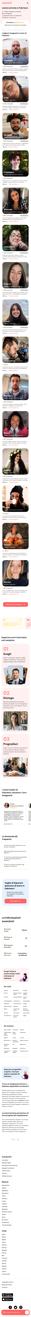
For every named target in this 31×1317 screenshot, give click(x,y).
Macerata (16, 990)
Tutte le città (6, 1274)
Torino (4, 1242)
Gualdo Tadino (7, 1006)
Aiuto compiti (7, 1029)
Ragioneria (22, 1044)
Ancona (9, 29)
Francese (4, 1206)
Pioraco (6, 1012)
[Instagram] (20, 1307)
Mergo (5, 1009)
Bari (3, 1255)
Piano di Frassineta (26, 1009)
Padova (4, 1268)
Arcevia (6, 997)
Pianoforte (5, 1193)
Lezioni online (6, 1170)
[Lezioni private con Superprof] (7, 3)
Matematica (7, 1040)
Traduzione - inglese (7, 1051)
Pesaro (6, 993)
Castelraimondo (17, 997)
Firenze (4, 1253)
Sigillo (24, 1015)
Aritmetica (15, 1029)
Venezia (4, 1260)
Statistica (22, 1048)
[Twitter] (15, 1307)
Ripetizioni (6, 1048)
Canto (4, 1196)
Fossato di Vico (17, 1003)
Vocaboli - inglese (15, 1051)
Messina (4, 1266)
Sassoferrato (7, 1015)
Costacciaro (16, 1001)
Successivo (18, 1139)
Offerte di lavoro (7, 1176)
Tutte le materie (6, 1225)
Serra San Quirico (15, 1016)
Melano (25, 1006)
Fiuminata (6, 1003)
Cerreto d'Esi (25, 997)
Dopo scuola (14, 1033)
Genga (25, 1003)
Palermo (4, 1245)
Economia (5, 1219)
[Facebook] (10, 1307)
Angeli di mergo (25, 993)
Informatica (5, 1222)
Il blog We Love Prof (7, 1282)
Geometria (23, 1032)
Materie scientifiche (16, 1041)
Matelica (15, 1006)
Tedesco (4, 1203)
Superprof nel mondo (8, 1168)
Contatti (4, 1287)
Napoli (4, 1239)
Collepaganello (8, 1001)
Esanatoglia (26, 1001)
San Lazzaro (16, 1012)
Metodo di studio (6, 1045)
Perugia (25, 990)
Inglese (6, 1037)
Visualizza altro (24, 1051)
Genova (4, 1247)
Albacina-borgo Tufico (17, 993)
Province (4, 1173)
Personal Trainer (7, 1211)
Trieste (4, 1271)
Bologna (4, 1250)
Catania (4, 1258)
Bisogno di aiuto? (7, 1284)
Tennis (4, 1214)
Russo (3, 1217)
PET (14, 1044)
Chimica (22, 1029)
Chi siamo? (5, 1160)
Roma (3, 1234)
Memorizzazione (24, 1040)
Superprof (4, 29)
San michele (26, 1012)
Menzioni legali (6, 1162)
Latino (14, 1037)
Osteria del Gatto (16, 1009)
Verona (4, 1263)
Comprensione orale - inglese (7, 1034)
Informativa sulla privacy (9, 1165)
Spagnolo (15, 1048)
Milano (4, 1237)
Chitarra (4, 1198)
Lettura (22, 1037)
